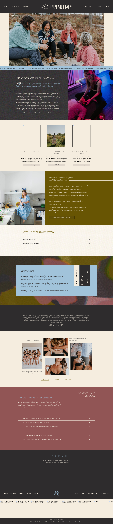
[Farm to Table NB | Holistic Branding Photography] (56, 136)
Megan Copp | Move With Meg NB (31, 152)
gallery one (45, 379)
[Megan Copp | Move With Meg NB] (32, 136)
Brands (32, 148)
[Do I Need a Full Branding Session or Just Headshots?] (81, 136)
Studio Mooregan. (79, 521)
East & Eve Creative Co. (66, 521)
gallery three (66, 379)
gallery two (56, 379)
